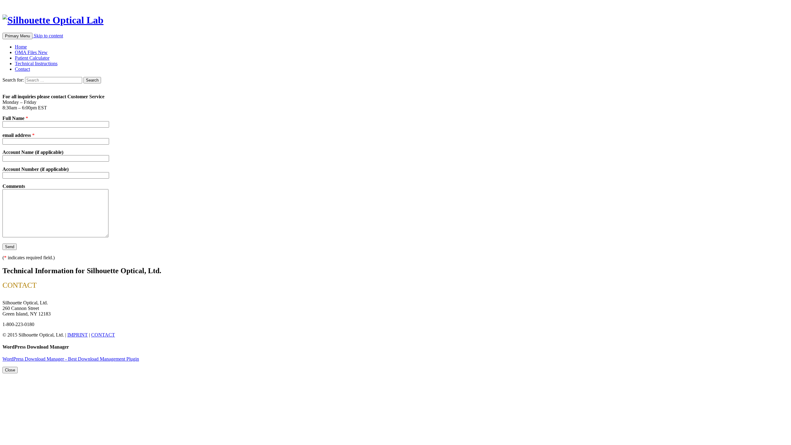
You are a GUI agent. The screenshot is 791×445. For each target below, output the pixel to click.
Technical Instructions (36, 63)
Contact (22, 69)
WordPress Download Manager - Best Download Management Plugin (70, 359)
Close (10, 370)
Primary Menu (17, 36)
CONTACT (103, 334)
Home (21, 46)
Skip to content (48, 35)
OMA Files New (31, 52)
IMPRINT (77, 334)
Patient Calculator (32, 58)
